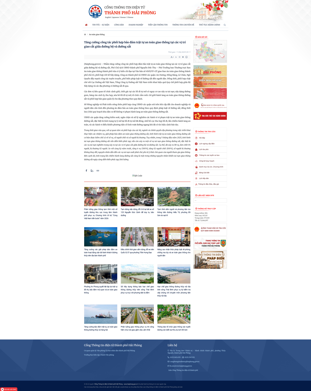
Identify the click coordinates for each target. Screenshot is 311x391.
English (108, 17)
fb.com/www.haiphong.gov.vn (180, 366)
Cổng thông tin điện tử (124, 7)
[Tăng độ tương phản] (180, 57)
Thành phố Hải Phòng (130, 12)
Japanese (115, 17)
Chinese (130, 17)
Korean (123, 17)
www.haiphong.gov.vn (131, 384)
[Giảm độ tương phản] (183, 57)
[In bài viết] (186, 57)
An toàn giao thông (97, 34)
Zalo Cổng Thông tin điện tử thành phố (183, 370)
